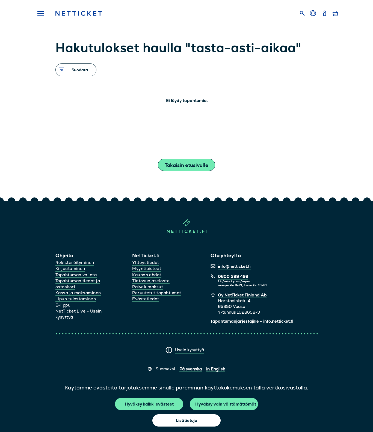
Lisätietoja (186, 420)
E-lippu (62, 305)
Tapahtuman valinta (76, 274)
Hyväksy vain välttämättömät (225, 404)
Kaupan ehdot (146, 274)
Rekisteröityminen (74, 262)
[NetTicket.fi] (187, 231)
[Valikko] (39, 13)
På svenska (190, 368)
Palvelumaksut (147, 286)
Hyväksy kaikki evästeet (149, 404)
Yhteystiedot (145, 262)
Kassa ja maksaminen (78, 292)
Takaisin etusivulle (186, 165)
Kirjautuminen (70, 268)
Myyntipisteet (146, 268)
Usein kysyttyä (189, 349)
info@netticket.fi (234, 266)
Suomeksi (165, 368)
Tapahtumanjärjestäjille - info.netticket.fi (251, 321)
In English (215, 368)
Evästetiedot (145, 298)
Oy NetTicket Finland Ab (242, 295)
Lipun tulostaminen (75, 298)
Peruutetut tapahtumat (156, 292)
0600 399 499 (233, 276)
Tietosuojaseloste (151, 280)
